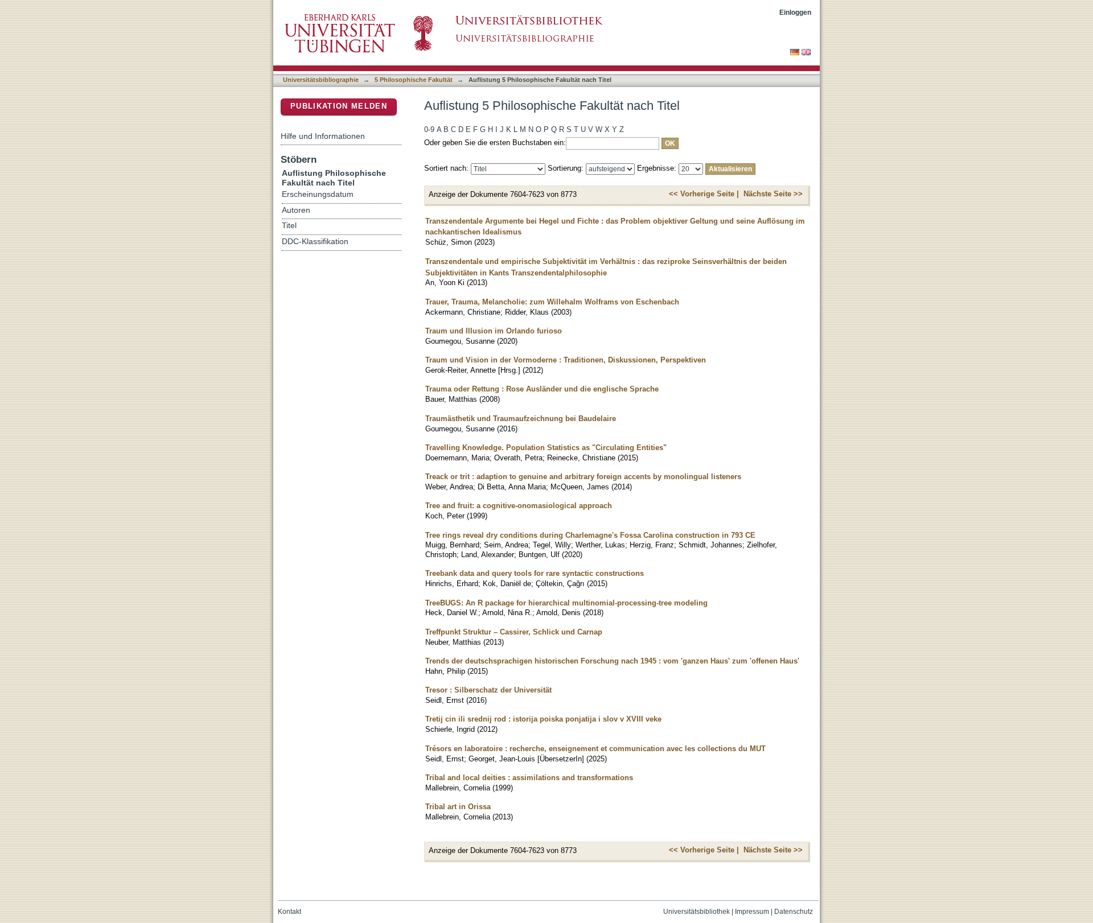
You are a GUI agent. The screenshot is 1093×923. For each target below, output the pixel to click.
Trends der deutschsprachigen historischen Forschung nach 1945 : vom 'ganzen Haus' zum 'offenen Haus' (612, 661)
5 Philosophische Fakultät (414, 79)
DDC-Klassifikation (315, 241)
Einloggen (795, 12)
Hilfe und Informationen (323, 136)
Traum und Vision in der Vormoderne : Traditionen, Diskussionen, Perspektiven (565, 360)
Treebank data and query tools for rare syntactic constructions (534, 573)
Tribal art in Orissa (458, 806)
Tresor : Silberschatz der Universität (488, 690)
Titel (289, 225)
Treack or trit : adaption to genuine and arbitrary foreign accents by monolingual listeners (583, 476)
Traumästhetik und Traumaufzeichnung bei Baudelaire (520, 418)
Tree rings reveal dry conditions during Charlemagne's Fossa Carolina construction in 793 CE (590, 535)
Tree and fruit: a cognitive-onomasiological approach (518, 505)
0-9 (429, 129)
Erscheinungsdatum (318, 194)
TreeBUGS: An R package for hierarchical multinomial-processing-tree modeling (566, 603)
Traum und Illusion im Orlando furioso (493, 331)
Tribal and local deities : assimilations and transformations (529, 777)
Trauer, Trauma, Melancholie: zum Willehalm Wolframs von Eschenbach (552, 302)
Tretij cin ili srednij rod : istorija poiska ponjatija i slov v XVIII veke (543, 719)
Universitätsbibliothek (696, 912)
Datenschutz (793, 912)
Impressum (752, 912)
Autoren (296, 210)
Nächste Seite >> (773, 193)
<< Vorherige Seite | (704, 193)
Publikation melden (338, 106)
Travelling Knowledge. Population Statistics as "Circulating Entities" (546, 447)
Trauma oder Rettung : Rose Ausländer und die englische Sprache (542, 389)
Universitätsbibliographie (321, 79)
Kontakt (289, 912)
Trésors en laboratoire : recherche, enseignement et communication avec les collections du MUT (595, 748)
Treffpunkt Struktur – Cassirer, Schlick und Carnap (513, 632)
